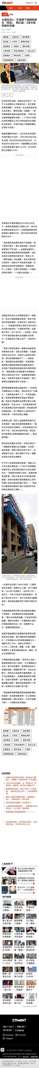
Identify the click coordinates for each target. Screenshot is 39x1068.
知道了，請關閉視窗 (31, 1057)
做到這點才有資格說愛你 (16, 812)
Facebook (9, 1035)
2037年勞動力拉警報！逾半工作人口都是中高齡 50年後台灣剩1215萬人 (18, 975)
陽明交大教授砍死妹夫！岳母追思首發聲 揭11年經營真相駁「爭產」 (30, 948)
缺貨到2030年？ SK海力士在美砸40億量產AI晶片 (31, 975)
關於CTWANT (8, 1027)
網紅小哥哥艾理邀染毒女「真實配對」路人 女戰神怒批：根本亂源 (21, 798)
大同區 (14, 41)
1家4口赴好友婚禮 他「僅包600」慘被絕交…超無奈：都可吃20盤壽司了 (21, 784)
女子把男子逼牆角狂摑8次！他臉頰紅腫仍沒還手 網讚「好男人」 (31, 961)
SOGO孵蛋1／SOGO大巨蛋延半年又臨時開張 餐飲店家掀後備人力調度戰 (7, 961)
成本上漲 (31, 50)
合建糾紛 (15, 37)
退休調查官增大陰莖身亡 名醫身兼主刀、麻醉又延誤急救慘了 (6, 1001)
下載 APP (29, 3)
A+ (4, 95)
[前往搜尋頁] (36, 3)
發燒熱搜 (20, 1030)
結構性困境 (21, 60)
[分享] (2, 1050)
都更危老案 (25, 41)
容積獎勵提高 (8, 60)
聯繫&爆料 (21, 1027)
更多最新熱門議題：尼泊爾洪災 (18, 802)
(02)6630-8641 (25, 821)
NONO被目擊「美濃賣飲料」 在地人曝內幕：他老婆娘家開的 (19, 948)
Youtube (22, 1035)
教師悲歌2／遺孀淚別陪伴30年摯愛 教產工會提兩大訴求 (19, 988)
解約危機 (17, 55)
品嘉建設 (6, 46)
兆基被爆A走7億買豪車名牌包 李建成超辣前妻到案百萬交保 (7, 948)
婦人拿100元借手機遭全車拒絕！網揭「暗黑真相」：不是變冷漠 (7, 922)
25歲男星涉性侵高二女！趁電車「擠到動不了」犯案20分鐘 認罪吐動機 (19, 935)
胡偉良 (16, 46)
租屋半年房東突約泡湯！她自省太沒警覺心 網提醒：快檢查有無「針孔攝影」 (22, 778)
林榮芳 (8, 29)
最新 (11, 8)
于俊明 (26, 55)
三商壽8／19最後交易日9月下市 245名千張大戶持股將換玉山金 (7, 908)
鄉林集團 (25, 37)
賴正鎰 (5, 41)
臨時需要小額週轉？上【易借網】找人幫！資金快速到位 (19, 922)
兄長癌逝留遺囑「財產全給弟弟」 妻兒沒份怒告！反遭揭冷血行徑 (31, 1001)
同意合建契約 (19, 50)
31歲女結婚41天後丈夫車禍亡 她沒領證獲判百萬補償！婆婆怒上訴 (18, 1001)
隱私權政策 (8, 1063)
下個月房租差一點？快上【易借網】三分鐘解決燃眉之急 (31, 908)
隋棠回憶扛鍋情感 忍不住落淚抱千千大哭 (7, 935)
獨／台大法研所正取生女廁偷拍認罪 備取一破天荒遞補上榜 (19, 961)
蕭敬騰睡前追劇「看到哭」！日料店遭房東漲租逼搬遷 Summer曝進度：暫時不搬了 (30, 935)
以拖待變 (6, 50)
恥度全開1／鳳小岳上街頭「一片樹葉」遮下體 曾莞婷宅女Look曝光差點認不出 (7, 988)
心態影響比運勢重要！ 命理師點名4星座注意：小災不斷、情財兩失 (21, 807)
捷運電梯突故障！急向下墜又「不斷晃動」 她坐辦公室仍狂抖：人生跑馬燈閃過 (21, 791)
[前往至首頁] (7, 3)
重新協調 (25, 46)
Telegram (9, 1038)
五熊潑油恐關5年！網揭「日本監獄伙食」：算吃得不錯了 (19, 908)
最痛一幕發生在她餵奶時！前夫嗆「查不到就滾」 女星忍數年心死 (7, 975)
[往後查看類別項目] (34, 8)
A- (10, 95)
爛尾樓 (5, 37)
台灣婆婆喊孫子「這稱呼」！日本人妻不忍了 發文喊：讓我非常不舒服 (30, 988)
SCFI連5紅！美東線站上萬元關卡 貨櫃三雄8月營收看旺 (31, 922)
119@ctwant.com (22, 824)
